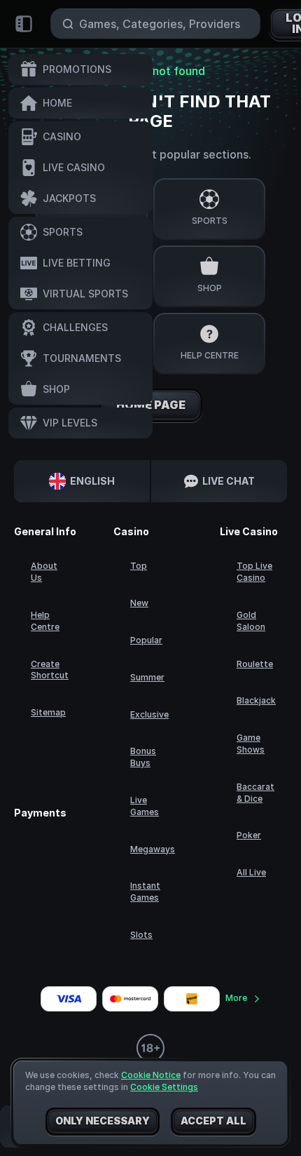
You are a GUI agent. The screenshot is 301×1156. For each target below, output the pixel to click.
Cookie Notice (151, 1075)
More (236, 998)
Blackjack (256, 700)
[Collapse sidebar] (24, 24)
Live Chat (228, 481)
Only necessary (102, 1121)
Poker (249, 835)
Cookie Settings (164, 1087)
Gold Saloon (251, 621)
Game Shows (251, 743)
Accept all (213, 1121)
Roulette (255, 664)
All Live (251, 872)
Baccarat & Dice (255, 792)
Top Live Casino (254, 571)
